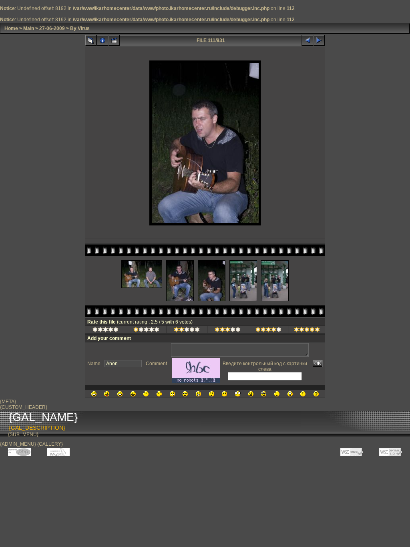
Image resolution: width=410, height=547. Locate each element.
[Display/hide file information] (102, 40)
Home (11, 28)
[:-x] (251, 394)
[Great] (307, 331)
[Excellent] (268, 331)
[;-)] (277, 394)
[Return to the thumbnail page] (90, 40)
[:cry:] (172, 394)
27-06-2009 (52, 28)
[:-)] (133, 394)
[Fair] (187, 331)
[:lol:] (94, 394)
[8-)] (185, 394)
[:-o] (198, 394)
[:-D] (120, 394)
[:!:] (303, 394)
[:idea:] (290, 394)
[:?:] (316, 394)
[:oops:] (224, 394)
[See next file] (319, 40)
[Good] (228, 331)
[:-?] (212, 394)
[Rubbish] (105, 331)
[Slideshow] (114, 40)
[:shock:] (238, 394)
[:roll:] (264, 394)
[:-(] (159, 394)
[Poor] (146, 331)
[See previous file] (307, 40)
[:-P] (107, 394)
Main (28, 28)
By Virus (80, 28)
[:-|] (146, 394)
